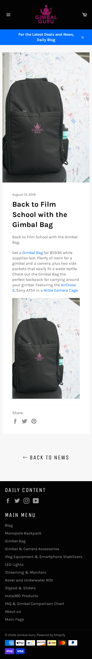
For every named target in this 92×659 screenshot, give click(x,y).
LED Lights (14, 564)
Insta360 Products (21, 595)
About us (13, 611)
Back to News (48, 457)
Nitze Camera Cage (61, 290)
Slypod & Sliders (20, 588)
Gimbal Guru (26, 635)
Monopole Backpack (23, 533)
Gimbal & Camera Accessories (32, 548)
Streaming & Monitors (25, 572)
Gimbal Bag (32, 252)
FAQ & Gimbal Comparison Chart (34, 603)
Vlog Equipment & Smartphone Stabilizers (43, 556)
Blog (9, 525)
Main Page (14, 619)
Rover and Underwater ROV (29, 580)
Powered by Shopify (51, 635)
